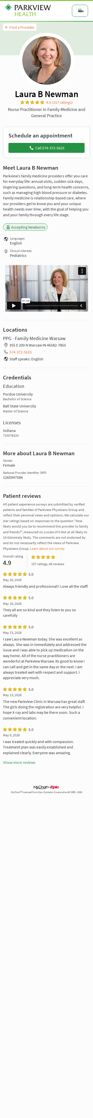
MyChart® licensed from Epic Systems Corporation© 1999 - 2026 (46, 792)
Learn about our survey (47, 548)
